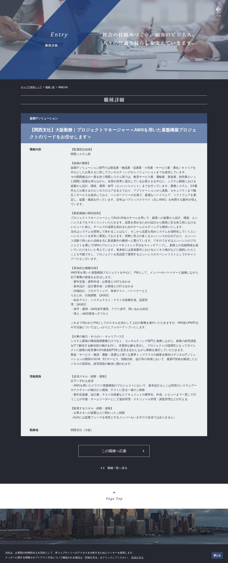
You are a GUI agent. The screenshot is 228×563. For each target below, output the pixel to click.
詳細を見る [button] (137, 557)
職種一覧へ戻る (117, 467)
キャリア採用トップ (31, 87)
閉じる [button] (217, 555)
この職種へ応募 (114, 451)
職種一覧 (50, 87)
